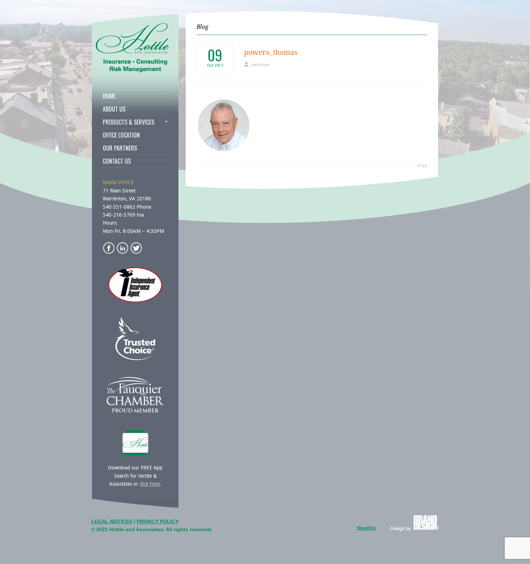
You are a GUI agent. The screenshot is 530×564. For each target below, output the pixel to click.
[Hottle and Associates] (136, 71)
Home (109, 96)
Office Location (121, 135)
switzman (260, 64)
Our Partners (120, 148)
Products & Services (128, 122)
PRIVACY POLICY (157, 521)
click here (150, 484)
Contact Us (117, 161)
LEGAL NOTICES (111, 521)
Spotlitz (366, 528)
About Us (114, 109)
